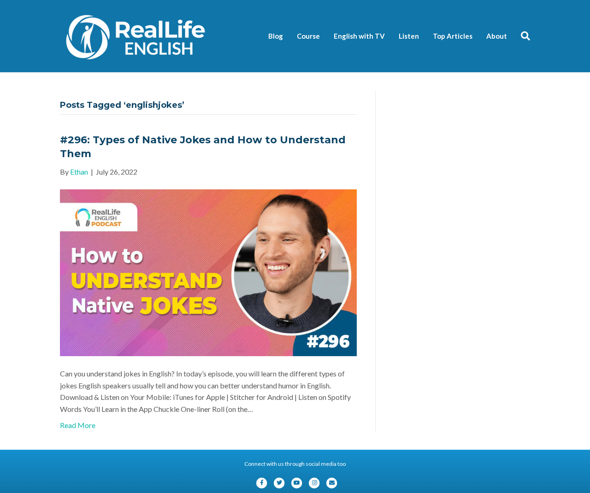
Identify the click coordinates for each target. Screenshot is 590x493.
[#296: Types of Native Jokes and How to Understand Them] (208, 271)
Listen (409, 36)
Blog (275, 36)
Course (308, 36)
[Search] (522, 36)
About (496, 36)
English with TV (359, 36)
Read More (77, 425)
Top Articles (452, 36)
